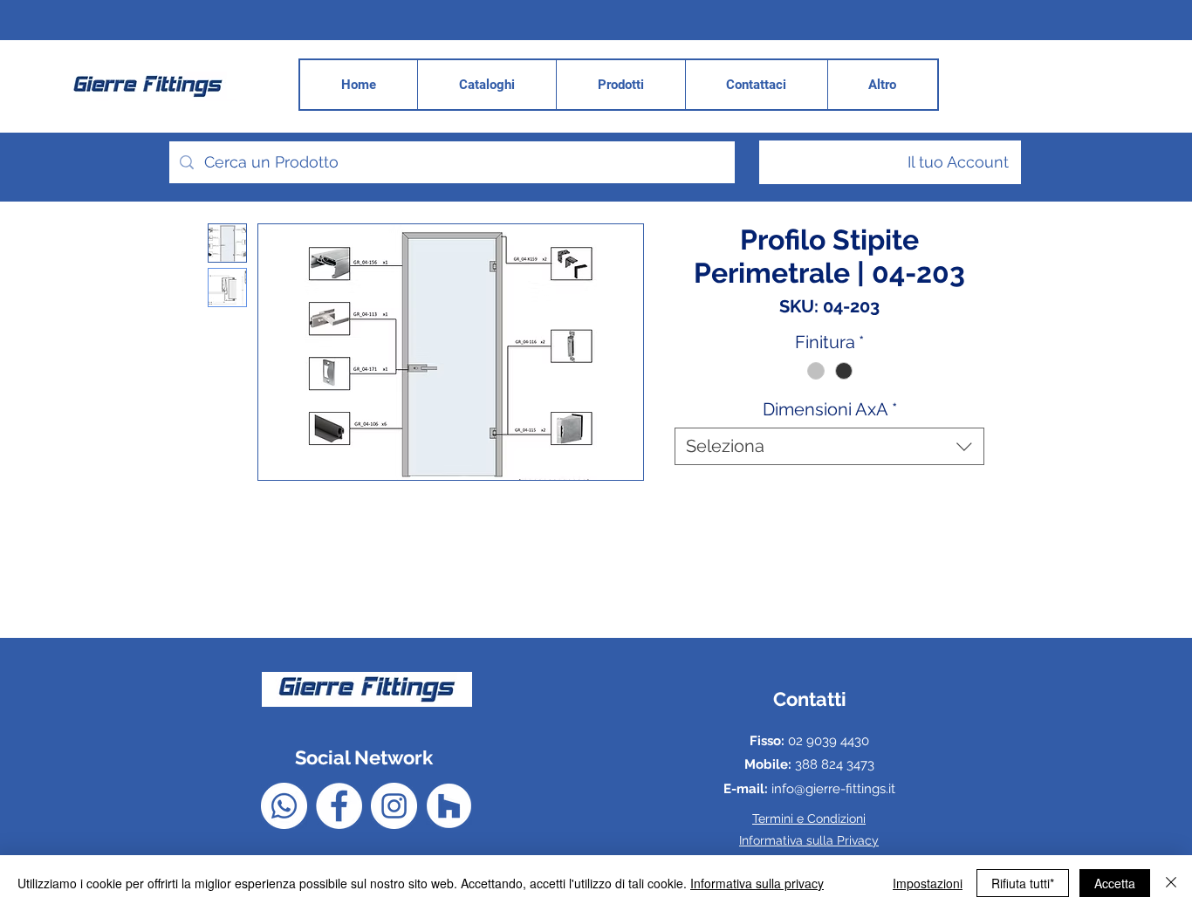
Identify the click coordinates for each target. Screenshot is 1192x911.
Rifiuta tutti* (1022, 883)
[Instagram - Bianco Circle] (394, 806)
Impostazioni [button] (928, 883)
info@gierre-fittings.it (833, 789)
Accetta (1114, 883)
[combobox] (829, 446)
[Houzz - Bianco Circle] (449, 806)
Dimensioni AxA (830, 409)
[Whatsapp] (284, 806)
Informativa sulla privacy (757, 883)
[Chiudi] (1171, 883)
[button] (882, 84)
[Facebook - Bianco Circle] (339, 806)
